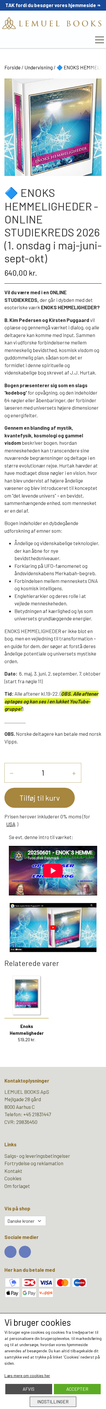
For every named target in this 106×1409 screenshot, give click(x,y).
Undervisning (38, 67)
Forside (12, 67)
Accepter (77, 1389)
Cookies (12, 1178)
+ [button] (74, 772)
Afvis (28, 1389)
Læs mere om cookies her (27, 1375)
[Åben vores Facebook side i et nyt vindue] (10, 1252)
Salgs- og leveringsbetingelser (37, 1156)
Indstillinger (53, 1401)
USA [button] (10, 824)
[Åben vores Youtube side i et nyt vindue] (25, 1252)
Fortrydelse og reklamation (33, 1163)
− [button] (12, 772)
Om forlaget (17, 1186)
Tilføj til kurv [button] (39, 797)
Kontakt (13, 1171)
